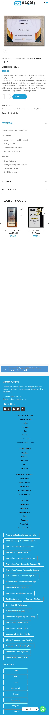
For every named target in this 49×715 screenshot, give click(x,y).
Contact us (24, 520)
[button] (21, 214)
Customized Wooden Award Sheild (13, 232)
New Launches (24, 482)
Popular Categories (24, 475)
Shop (9, 58)
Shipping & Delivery (11, 189)
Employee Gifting (25, 415)
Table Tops (24, 453)
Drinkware (25, 427)
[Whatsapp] (43, 709)
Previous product (3, 62)
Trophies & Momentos (20, 58)
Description (7, 123)
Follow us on (9, 403)
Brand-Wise (24, 508)
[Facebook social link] (8, 113)
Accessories (24, 479)
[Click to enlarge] (5, 50)
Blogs (24, 516)
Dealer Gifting (24, 449)
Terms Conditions (24, 528)
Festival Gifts (25, 439)
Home (4, 58)
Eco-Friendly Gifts (24, 490)
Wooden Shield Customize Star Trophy (36, 232)
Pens (24, 465)
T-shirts (25, 423)
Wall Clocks (24, 461)
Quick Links (24, 500)
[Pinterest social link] (14, 113)
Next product (7, 62)
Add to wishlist (21, 210)
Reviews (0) (7, 182)
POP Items (24, 457)
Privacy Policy (24, 524)
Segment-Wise (24, 512)
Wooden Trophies (35, 58)
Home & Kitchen (24, 494)
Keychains (24, 468)
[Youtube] (14, 409)
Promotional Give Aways (25, 443)
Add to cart (19, 97)
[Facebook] (5, 409)
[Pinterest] (18, 409)
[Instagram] (9, 409)
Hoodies (25, 435)
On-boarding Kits (25, 419)
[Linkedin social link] (17, 113)
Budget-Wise (24, 504)
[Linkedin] (22, 409)
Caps (25, 431)
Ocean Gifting (11, 381)
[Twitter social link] (11, 113)
